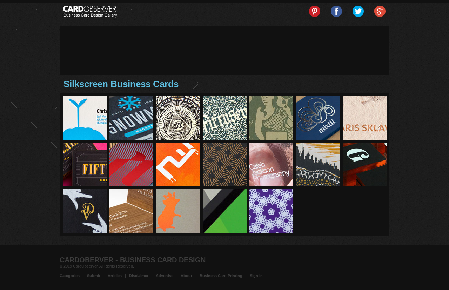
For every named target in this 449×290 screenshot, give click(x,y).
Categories (70, 275)
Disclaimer (138, 275)
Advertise (164, 275)
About (186, 275)
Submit (93, 275)
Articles (115, 275)
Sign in (256, 275)
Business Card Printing (221, 275)
